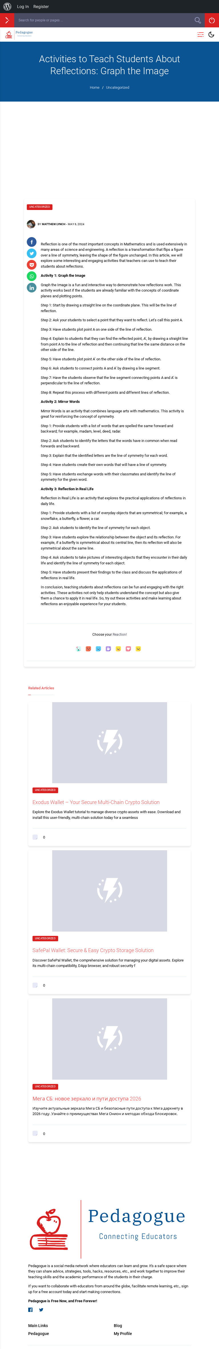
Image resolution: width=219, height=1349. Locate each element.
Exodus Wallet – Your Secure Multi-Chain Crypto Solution (96, 802)
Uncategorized (39, 206)
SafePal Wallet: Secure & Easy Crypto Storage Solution (93, 950)
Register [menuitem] (41, 6)
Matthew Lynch (53, 224)
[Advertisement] (109, 144)
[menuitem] (7, 6)
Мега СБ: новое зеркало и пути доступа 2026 (87, 1099)
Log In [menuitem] (23, 6)
